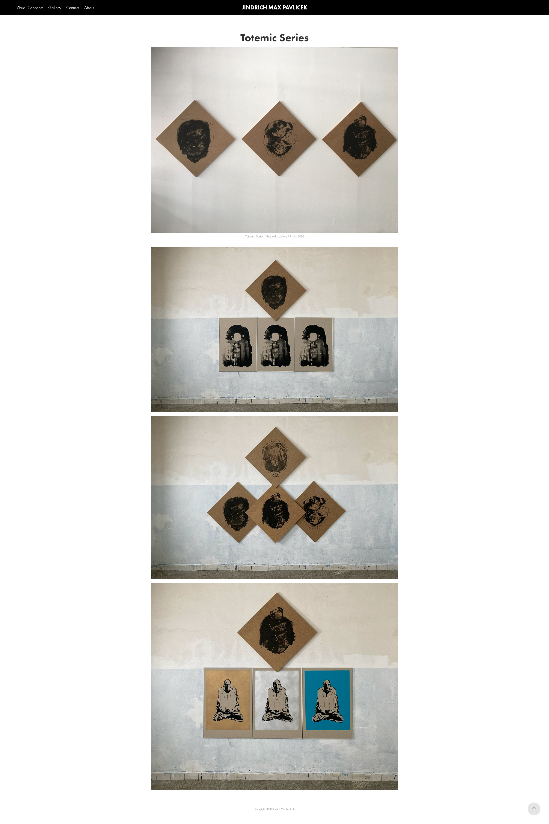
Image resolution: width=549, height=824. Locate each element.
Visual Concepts (30, 7)
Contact (72, 7)
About (89, 7)
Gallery (54, 7)
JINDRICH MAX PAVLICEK (274, 7)
